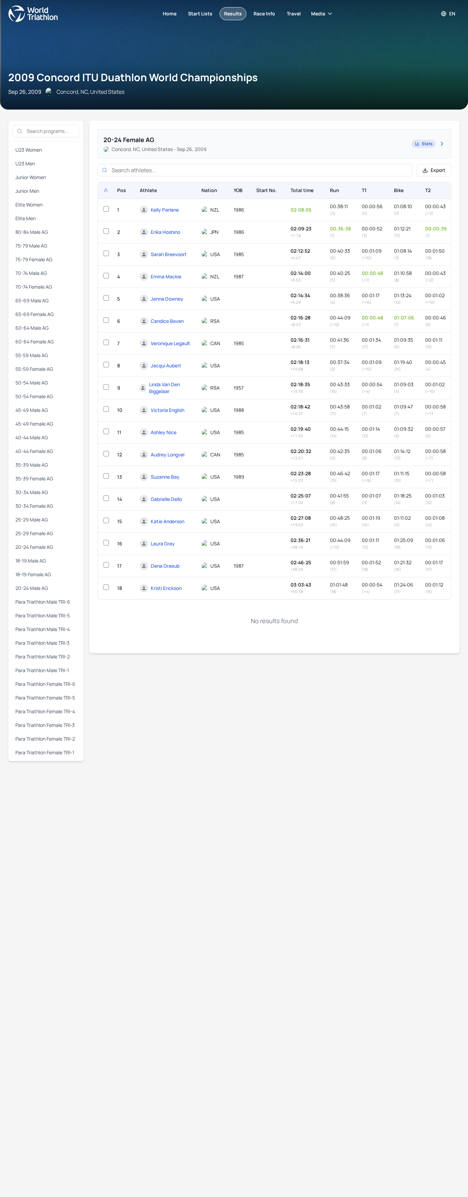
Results (233, 13)
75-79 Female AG (33, 259)
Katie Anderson (167, 521)
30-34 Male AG (31, 492)
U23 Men (25, 163)
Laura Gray (163, 543)
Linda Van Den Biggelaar (164, 387)
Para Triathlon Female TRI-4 (45, 711)
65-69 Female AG (34, 314)
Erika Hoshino (165, 232)
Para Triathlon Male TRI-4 (42, 629)
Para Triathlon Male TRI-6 (42, 601)
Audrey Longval (167, 454)
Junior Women (30, 177)
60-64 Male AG (32, 328)
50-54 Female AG (34, 396)
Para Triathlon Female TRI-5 (45, 697)
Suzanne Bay (165, 477)
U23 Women (28, 150)
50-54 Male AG (31, 382)
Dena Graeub (165, 566)
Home (169, 13)
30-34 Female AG (34, 506)
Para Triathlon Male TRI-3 (42, 643)
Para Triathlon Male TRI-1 (42, 670)
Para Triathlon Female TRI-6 (45, 684)
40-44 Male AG (31, 437)
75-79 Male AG (31, 245)
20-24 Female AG (34, 547)
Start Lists (200, 13)
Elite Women (28, 204)
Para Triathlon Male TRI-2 (42, 656)
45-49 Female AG (34, 423)
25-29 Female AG (34, 533)
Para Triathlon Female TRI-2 (45, 738)
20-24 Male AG (31, 588)
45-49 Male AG (31, 410)
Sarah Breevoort (169, 254)
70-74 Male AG (31, 273)
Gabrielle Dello (166, 499)
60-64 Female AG (34, 341)
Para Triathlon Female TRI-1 (44, 752)
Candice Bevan (167, 321)
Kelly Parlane (165, 209)
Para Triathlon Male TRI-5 (42, 615)
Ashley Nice (163, 432)
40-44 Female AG (34, 451)
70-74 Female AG (33, 287)
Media (318, 13)
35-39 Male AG (31, 465)
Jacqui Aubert (166, 365)
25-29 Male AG (31, 519)
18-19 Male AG (30, 560)
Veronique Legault (170, 343)
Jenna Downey (167, 298)
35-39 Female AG (34, 478)
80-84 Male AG (31, 232)
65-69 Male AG (32, 300)
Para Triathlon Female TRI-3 (45, 725)
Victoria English (167, 410)
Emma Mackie (166, 276)
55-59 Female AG (34, 369)
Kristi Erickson (166, 588)
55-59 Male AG (31, 355)
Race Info (264, 13)
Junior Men (27, 191)
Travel (294, 13)
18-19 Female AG (33, 574)
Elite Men (25, 218)
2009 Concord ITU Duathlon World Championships (133, 77)
